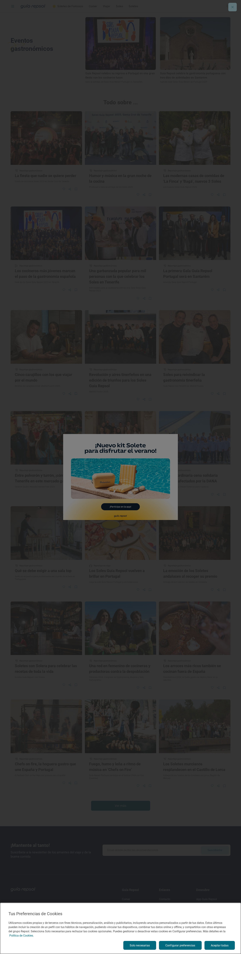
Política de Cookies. (21, 935)
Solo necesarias (140, 945)
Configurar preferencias (180, 945)
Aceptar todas (219, 945)
